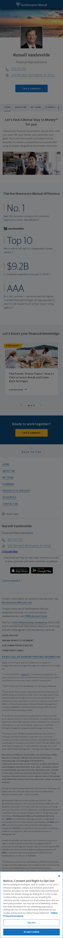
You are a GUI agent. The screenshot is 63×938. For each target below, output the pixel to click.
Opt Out (31, 923)
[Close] (59, 875)
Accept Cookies (31, 932)
